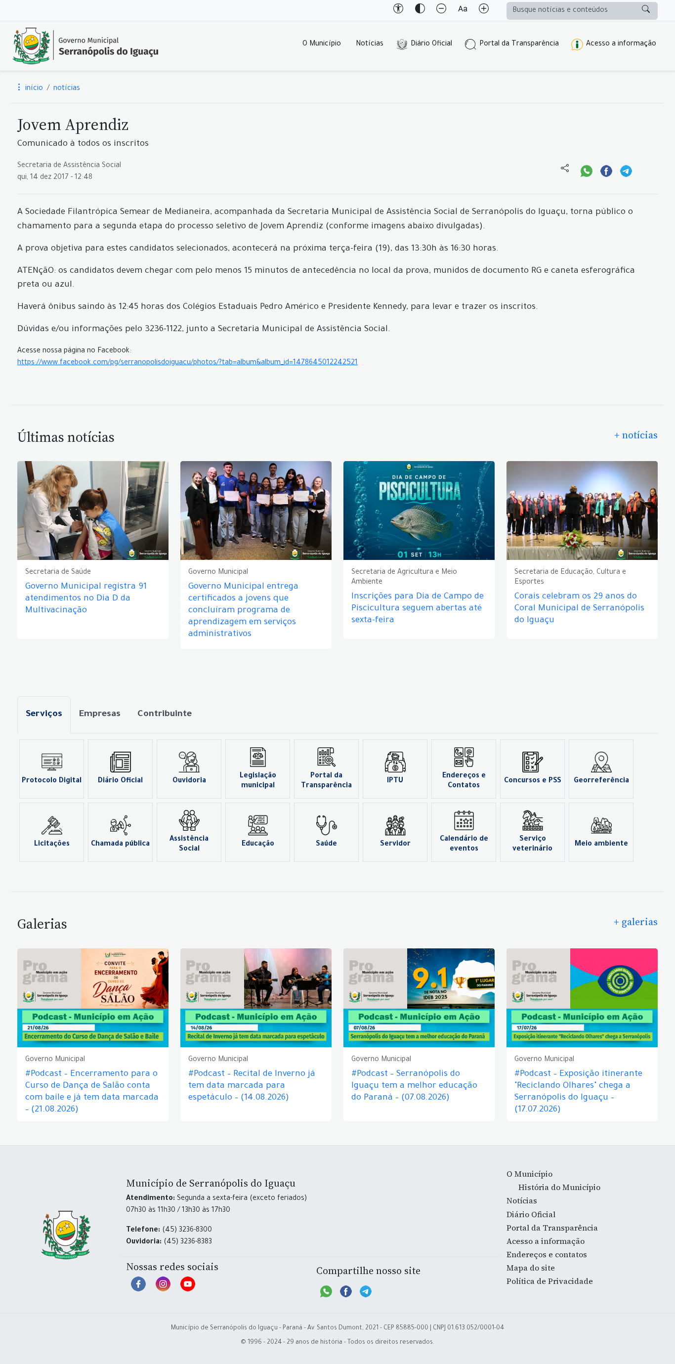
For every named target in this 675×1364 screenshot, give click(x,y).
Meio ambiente (601, 845)
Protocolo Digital (52, 781)
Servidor (395, 845)
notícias (66, 89)
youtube (187, 1289)
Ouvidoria (189, 781)
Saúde (326, 845)
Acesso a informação (621, 44)
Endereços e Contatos (464, 781)
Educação (258, 845)
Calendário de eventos (464, 844)
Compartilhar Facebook (606, 170)
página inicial (85, 46)
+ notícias (636, 435)
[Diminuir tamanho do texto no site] (441, 10)
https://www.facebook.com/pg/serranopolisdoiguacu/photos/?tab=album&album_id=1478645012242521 (187, 363)
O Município (321, 44)
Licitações (52, 845)
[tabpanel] (337, 800)
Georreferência (601, 781)
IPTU (395, 781)
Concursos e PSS (532, 781)
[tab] (44, 714)
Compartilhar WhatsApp (586, 170)
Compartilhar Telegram (626, 170)
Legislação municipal (258, 781)
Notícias (369, 44)
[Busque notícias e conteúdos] (646, 11)
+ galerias (636, 922)
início (33, 89)
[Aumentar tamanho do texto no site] (484, 10)
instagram (163, 1289)
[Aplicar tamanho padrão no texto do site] (462, 10)
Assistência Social (189, 844)
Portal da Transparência (519, 44)
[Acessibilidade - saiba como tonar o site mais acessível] (398, 10)
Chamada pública (120, 845)
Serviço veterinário (532, 844)
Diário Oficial (431, 44)
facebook (138, 1289)
